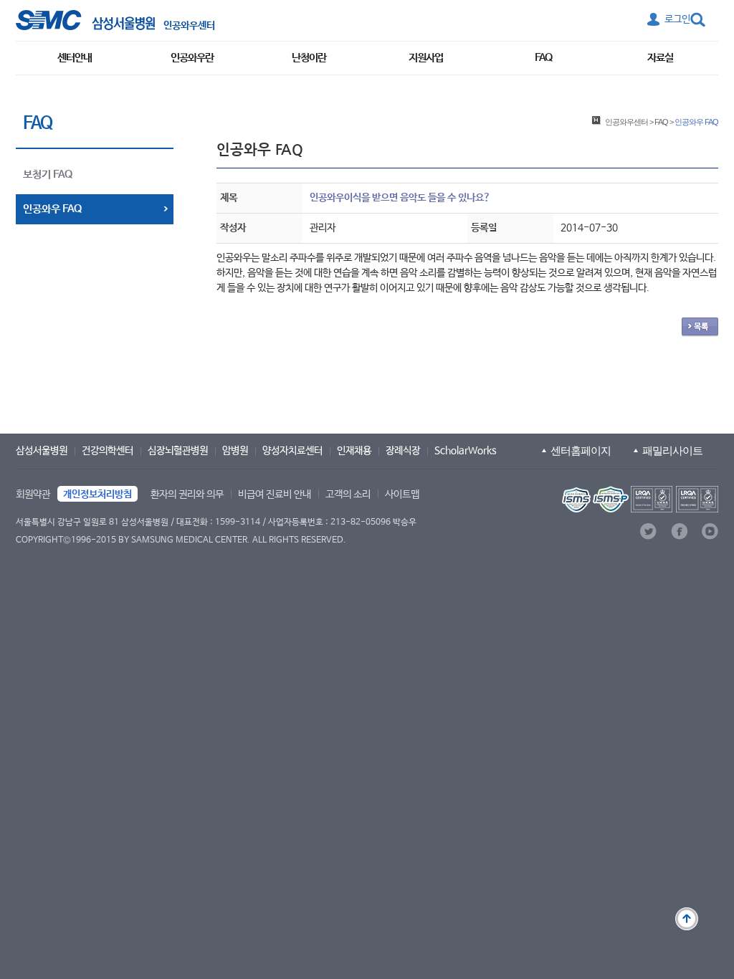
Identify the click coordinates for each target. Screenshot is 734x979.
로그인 (677, 19)
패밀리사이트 (672, 450)
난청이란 (309, 58)
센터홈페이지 (580, 450)
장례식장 (403, 451)
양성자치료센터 (292, 451)
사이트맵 (402, 494)
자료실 (660, 58)
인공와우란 (192, 58)
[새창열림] (638, 499)
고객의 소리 (348, 494)
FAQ (543, 58)
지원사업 (426, 58)
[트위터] (648, 531)
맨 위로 (686, 918)
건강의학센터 (107, 451)
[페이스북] (679, 531)
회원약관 (33, 494)
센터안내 (74, 58)
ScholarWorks (465, 451)
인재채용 (354, 451)
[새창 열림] (85, 20)
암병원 (235, 451)
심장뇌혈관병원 (178, 451)
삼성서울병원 (41, 451)
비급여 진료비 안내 (274, 494)
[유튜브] (710, 531)
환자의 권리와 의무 (187, 494)
